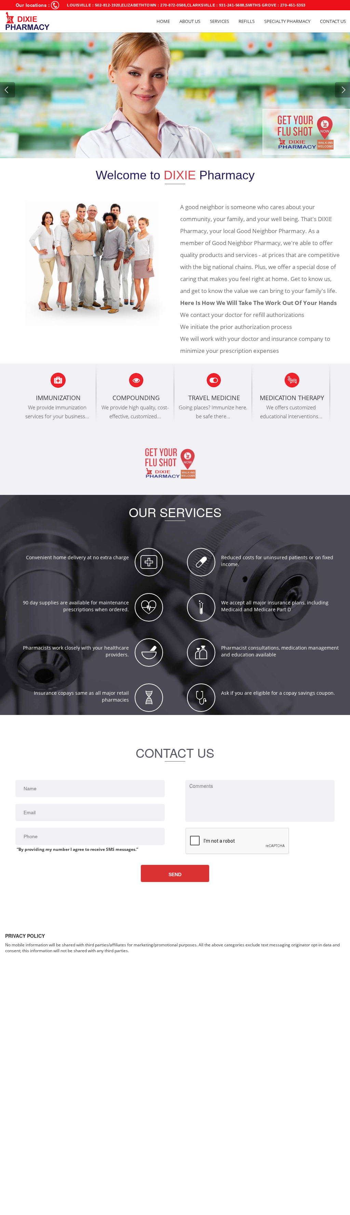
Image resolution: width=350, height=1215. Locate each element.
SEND (175, 874)
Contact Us (333, 21)
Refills (247, 21)
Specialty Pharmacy (287, 21)
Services (219, 21)
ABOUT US (189, 21)
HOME (163, 21)
